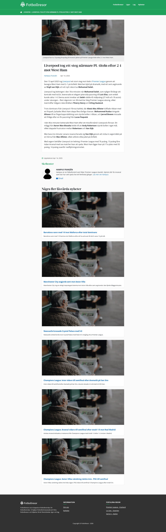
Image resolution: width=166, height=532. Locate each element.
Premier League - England (116, 507)
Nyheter (141, 5)
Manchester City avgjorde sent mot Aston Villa (64, 282)
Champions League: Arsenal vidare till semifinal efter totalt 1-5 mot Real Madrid (80, 429)
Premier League (99, 81)
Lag (134, 5)
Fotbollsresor (118, 5)
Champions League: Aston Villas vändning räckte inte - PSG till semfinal (76, 479)
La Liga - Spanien (112, 511)
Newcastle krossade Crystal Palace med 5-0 (63, 331)
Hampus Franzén (50, 76)
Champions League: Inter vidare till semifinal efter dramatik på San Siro (76, 380)
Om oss (66, 507)
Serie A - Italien (112, 514)
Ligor (128, 5)
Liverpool (67, 81)
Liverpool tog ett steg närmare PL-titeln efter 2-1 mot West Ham (57, 12)
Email (60, 178)
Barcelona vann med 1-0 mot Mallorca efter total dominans (70, 232)
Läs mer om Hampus (101, 174)
